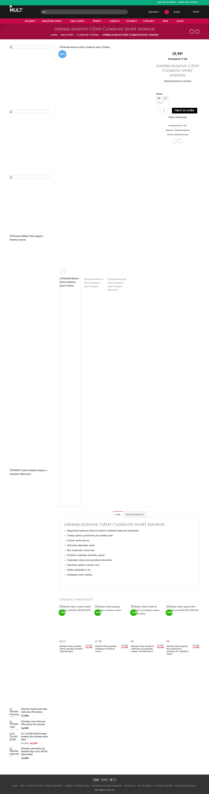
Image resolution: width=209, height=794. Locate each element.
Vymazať (160, 103)
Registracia (129, 786)
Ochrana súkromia (164, 786)
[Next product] (192, 31)
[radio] (159, 98)
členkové (177, 135)
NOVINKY (30, 21)
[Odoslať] (125, 11)
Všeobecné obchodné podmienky (106, 786)
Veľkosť (159, 94)
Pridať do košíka (184, 110)
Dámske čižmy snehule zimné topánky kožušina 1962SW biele (71, 649)
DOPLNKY (148, 21)
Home (54, 35)
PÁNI (165, 21)
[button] (166, 12)
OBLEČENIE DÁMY (52, 21)
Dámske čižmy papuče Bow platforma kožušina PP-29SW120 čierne (177, 650)
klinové (185, 135)
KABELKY (115, 21)
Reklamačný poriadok (185, 786)
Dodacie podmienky (54, 786)
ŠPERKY (97, 21)
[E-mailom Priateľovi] (180, 141)
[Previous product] (197, 31)
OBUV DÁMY (77, 21)
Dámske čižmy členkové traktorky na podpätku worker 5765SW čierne (142, 649)
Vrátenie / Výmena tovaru (77, 786)
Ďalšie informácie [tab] (135, 515)
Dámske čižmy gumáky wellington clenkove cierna (105, 649)
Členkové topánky (88, 35)
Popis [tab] (118, 515)
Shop (15, 786)
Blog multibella (145, 786)
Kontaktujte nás (35, 786)
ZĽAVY (180, 21)
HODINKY (131, 21)
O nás (22, 786)
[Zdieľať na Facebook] (175, 141)
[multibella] (23, 11)
